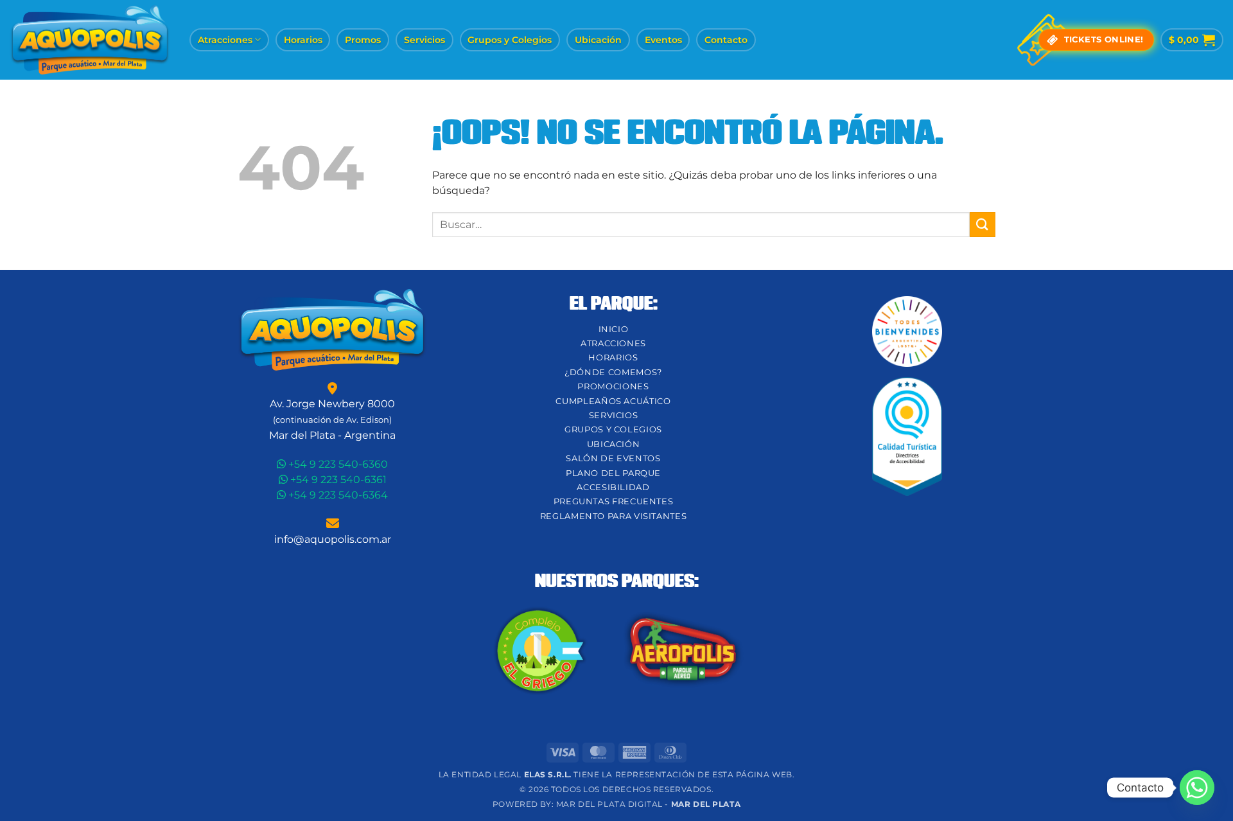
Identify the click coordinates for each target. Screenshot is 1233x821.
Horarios (303, 40)
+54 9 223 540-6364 (337, 495)
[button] (1191, 39)
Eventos (663, 40)
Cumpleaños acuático (612, 401)
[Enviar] (982, 224)
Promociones (613, 386)
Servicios (424, 40)
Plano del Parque (613, 473)
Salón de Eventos (613, 458)
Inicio (614, 329)
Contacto (726, 40)
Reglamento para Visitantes (613, 516)
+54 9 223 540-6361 (337, 479)
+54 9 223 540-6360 (337, 464)
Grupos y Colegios (510, 40)
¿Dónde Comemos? (613, 372)
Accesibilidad (613, 487)
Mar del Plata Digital (609, 804)
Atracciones (225, 40)
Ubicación (598, 40)
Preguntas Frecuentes (614, 501)
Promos (363, 40)
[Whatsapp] (1197, 787)
